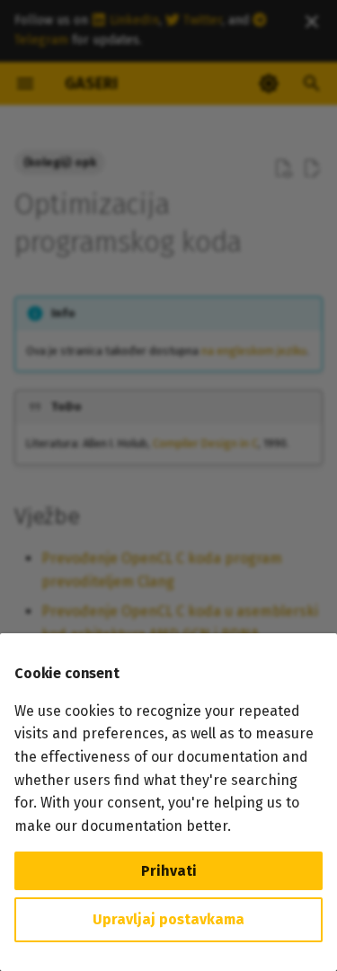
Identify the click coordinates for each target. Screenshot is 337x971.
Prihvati (169, 870)
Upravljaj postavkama (168, 919)
